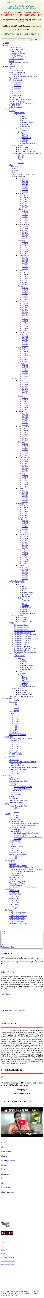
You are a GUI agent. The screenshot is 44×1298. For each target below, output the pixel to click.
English (24, 116)
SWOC (11, 61)
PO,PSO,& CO (14, 654)
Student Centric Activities (18, 854)
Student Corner (10, 860)
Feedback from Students (17, 912)
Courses (12, 111)
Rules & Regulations (16, 70)
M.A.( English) (23, 147)
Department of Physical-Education (25, 652)
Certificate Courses (20, 378)
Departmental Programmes (18, 827)
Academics (9, 737)
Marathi (24, 118)
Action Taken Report (16, 921)
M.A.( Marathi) (23, 149)
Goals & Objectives (16, 49)
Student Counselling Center (18, 781)
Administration (10, 66)
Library (11, 777)
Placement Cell (14, 779)
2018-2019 (17, 84)
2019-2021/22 (18, 843)
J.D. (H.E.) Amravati (8, 1257)
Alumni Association (16, 875)
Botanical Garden (15, 794)
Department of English (21, 625)
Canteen (12, 796)
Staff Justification (15, 97)
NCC (4, 1147)
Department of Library (21, 650)
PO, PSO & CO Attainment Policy (21, 696)
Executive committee (16, 59)
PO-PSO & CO (14, 105)
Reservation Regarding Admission (25, 76)
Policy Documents (15, 107)
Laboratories (13, 792)
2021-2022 (17, 90)
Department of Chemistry (22, 638)
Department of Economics (22, 633)
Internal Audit (14, 891)
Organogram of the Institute (18, 63)
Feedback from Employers (18, 916)
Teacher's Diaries (15, 752)
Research (8, 758)
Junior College (14, 167)
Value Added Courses (16, 581)
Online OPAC (9, 39)
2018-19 (25, 186)
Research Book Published (18, 769)
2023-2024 (17, 93)
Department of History (21, 629)
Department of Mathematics (23, 646)
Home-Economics (28, 122)
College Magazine (15, 885)
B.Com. (20, 128)
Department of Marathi (21, 627)
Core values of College (17, 53)
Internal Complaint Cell (17, 101)
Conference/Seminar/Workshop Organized (23, 767)
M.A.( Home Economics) (26, 151)
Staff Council (13, 68)
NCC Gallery (13, 816)
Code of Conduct (15, 55)
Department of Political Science (24, 631)
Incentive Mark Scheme (17, 881)
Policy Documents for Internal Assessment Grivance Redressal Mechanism (28, 870)
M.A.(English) (23, 617)
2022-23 (21, 155)
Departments (9, 109)
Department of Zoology (22, 642)
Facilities (8, 775)
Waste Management (16, 802)
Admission (8, 698)
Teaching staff (14, 78)
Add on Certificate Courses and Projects (27, 153)
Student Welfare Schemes (18, 866)
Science (20, 161)
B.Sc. (20, 132)
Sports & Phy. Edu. (8, 1192)
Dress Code (13, 879)
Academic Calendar (9, 1160)
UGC (3, 1243)
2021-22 (25, 180)
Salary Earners (14, 783)
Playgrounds (13, 798)
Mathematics (26, 138)
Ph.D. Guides (14, 760)
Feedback (8, 910)
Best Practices (7, 1187)
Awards (12, 756)
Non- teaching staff (15, 80)
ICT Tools (12, 785)
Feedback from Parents (17, 920)
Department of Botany (21, 640)
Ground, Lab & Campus (22, 835)
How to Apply (14, 731)
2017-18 (25, 188)
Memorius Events (15, 819)
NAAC (3, 1246)
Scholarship (13, 864)
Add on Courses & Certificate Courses (22, 174)
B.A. (19, 115)
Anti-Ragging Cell (15, 95)
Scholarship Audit (15, 895)
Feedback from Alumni (17, 918)
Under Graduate (19, 113)
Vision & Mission (15, 47)
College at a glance (15, 51)
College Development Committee (20, 99)
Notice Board (5, 994)
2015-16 (25, 192)
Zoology (25, 140)
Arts (19, 159)
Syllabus (12, 862)
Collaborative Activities (17, 852)
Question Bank (14, 877)
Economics (26, 126)
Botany (24, 142)
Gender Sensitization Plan (18, 806)
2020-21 (25, 182)
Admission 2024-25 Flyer (14, 1005)
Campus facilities (15, 831)
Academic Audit (14, 893)
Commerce (26, 130)
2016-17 (25, 190)
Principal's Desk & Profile (18, 57)
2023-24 (21, 157)
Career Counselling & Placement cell (21, 103)
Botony (20, 286)
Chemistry (25, 136)
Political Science (27, 124)
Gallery (7, 814)
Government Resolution (17, 72)
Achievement (7, 1151)
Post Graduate (18, 145)
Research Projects (15, 764)
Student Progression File (17, 735)
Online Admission (25, 39)
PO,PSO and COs (15, 754)
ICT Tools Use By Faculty (23, 787)
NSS (4, 1169)
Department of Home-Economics (25, 635)
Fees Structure (14, 712)
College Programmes (16, 821)
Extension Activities (16, 846)
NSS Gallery (13, 817)
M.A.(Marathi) (23, 619)
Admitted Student (15, 733)
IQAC (7, 804)
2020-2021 (17, 88)
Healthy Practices (15, 841)
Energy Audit (13, 904)
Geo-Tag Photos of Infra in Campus (26, 833)
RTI (4, 1183)
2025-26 (16, 710)
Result (11, 713)
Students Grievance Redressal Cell (21, 868)
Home (7, 43)
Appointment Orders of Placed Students (22, 887)
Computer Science (28, 143)
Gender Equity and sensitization (24, 825)
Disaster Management (16, 829)
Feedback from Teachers (17, 914)
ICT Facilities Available (22, 789)
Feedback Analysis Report (18, 923)
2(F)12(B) (12, 64)
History (24, 120)
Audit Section (9, 889)
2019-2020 (17, 86)
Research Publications (16, 765)
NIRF (4, 1178)
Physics (24, 134)
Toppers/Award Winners (17, 883)
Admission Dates (15, 700)
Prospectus (13, 702)
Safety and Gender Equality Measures (26, 823)
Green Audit (13, 898)
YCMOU (4, 1253)
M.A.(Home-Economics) (26, 621)
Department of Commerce (22, 636)
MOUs (11, 623)
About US (8, 45)
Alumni (5, 1156)
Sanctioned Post (19, 74)
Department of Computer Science (25, 648)
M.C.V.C (21, 163)
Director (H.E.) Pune (8, 1261)
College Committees (16, 82)
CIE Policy (17, 873)
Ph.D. (11, 165)
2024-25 (16, 708)
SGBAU (4, 1250)
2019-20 (25, 184)
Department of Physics (21, 644)
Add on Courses (19, 176)
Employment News (7, 1264)
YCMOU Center (15, 791)
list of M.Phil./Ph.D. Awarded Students (22, 762)
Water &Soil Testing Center (18, 800)
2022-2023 (17, 91)
